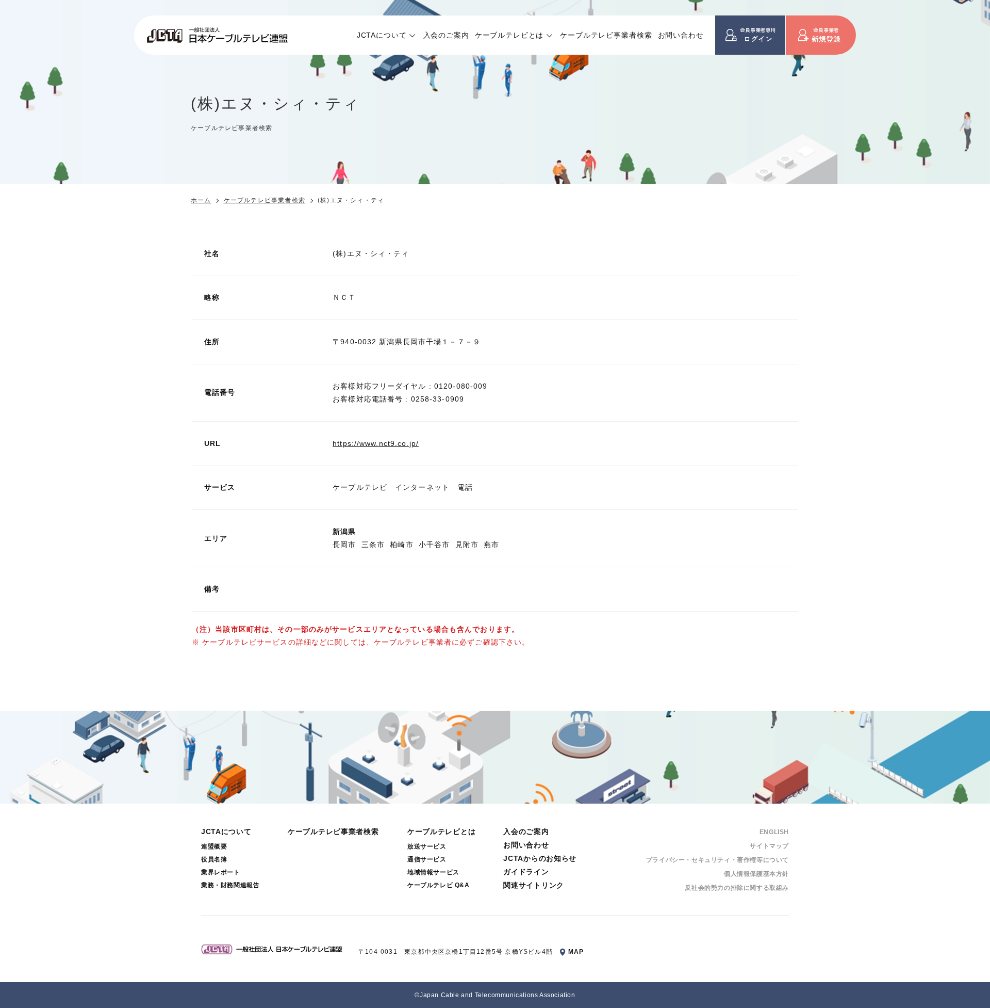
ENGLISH (774, 832)
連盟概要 (214, 846)
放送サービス (427, 846)
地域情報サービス (433, 872)
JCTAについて (382, 35)
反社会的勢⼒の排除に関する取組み (737, 887)
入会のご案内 (446, 35)
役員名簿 (214, 859)
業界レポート (220, 872)
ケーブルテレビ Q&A (438, 885)
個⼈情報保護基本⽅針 (756, 873)
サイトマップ (769, 846)
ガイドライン (526, 872)
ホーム (201, 200)
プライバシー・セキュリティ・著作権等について (717, 859)
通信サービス (427, 859)
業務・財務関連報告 (230, 885)
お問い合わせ (681, 35)
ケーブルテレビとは (509, 35)
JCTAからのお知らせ (539, 858)
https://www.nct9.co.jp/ (376, 443)
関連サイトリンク (533, 885)
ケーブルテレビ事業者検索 (606, 35)
